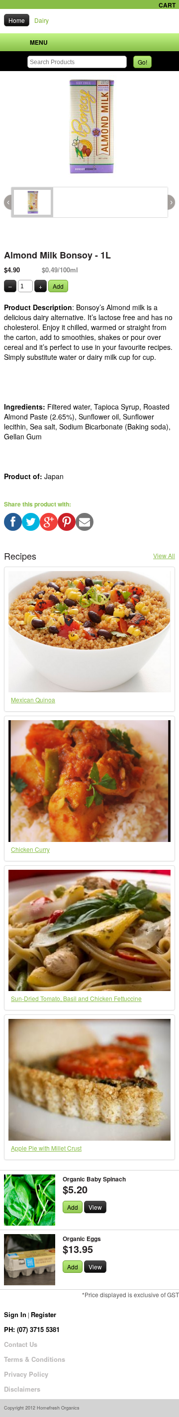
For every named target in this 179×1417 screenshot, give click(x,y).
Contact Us (20, 1344)
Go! (142, 62)
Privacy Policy (26, 1374)
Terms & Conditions (34, 1359)
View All (164, 555)
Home (16, 20)
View (95, 1207)
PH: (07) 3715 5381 (32, 1329)
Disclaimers (22, 1389)
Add (58, 286)
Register (43, 1314)
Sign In (15, 1314)
